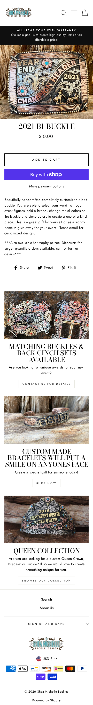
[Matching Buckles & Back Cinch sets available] (46, 315)
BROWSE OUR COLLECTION (46, 581)
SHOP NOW (46, 483)
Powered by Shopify (46, 700)
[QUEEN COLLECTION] (46, 519)
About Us (47, 607)
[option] (46, 35)
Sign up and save (46, 624)
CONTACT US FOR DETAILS (46, 384)
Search (46, 599)
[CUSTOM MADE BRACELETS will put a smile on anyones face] (46, 420)
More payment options (46, 186)
